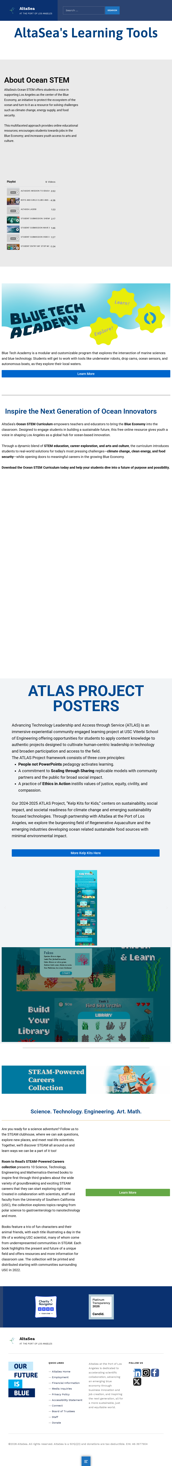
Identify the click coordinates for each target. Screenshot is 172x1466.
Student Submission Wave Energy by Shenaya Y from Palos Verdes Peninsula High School (35, 228)
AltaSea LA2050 (28, 209)
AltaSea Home (61, 1371)
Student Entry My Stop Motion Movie (35, 246)
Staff (55, 1417)
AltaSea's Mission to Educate (35, 191)
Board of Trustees (63, 1411)
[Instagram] (146, 1373)
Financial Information (66, 1383)
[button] (5, 907)
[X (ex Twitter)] (137, 1382)
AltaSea (27, 8)
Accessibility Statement (67, 1400)
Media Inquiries (62, 1388)
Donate (56, 1422)
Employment (60, 1377)
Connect (57, 1405)
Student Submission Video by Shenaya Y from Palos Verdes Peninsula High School (35, 237)
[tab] (31, 191)
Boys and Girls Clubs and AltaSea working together (35, 200)
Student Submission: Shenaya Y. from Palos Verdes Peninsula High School (35, 218)
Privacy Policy (61, 1394)
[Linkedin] (137, 1373)
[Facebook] (155, 1373)
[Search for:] (84, 10)
